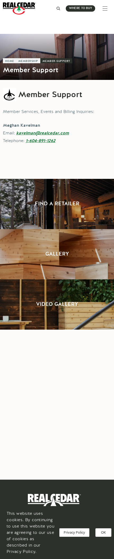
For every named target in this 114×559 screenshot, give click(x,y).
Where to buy (80, 8)
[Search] (58, 8)
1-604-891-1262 (40, 141)
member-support (56, 61)
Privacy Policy (74, 532)
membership (28, 61)
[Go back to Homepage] (21, 8)
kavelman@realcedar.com (42, 133)
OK (103, 532)
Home (9, 61)
